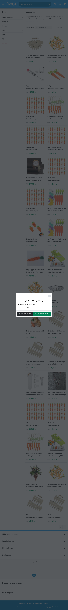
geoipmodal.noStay (25, 314)
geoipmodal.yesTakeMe (42, 314)
